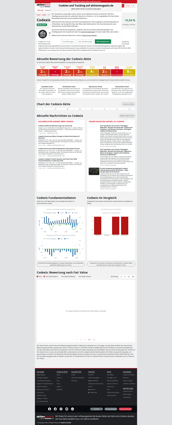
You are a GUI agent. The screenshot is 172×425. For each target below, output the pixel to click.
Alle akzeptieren (103, 41)
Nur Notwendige (85, 41)
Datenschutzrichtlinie (89, 35)
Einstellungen (68, 41)
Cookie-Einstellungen (87, 32)
